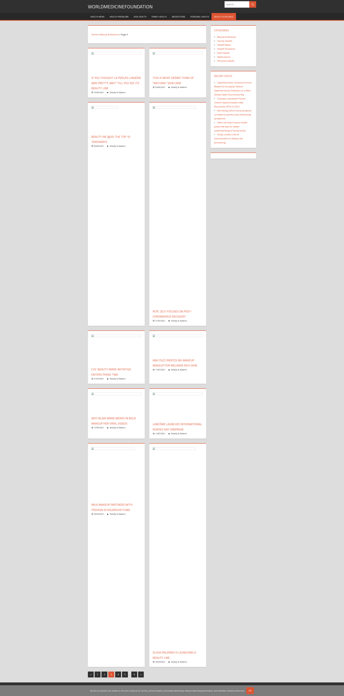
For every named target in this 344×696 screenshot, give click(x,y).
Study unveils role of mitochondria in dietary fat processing (228, 138)
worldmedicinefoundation (120, 6)
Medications (178, 16)
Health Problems (119, 16)
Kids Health (140, 16)
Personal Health (199, 16)
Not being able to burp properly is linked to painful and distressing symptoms (232, 114)
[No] (340, 690)
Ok (250, 690)
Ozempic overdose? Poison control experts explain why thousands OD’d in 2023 (230, 102)
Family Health (159, 16)
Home (94, 34)
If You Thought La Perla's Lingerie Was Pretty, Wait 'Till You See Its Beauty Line (116, 83)
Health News (97, 16)
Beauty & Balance (223, 16)
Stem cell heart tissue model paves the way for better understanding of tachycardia (230, 126)
